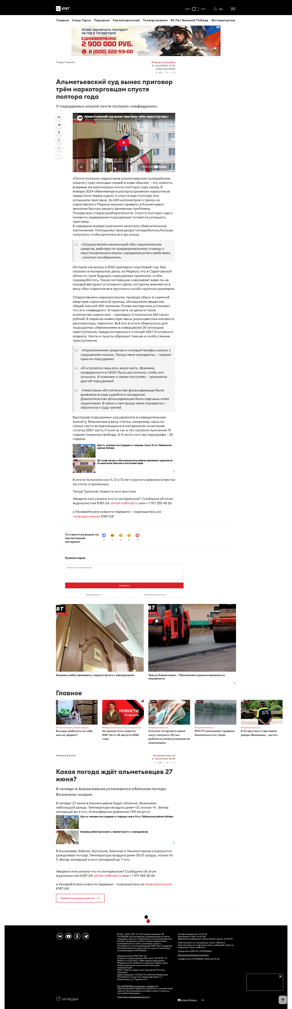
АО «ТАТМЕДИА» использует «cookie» (135, 986)
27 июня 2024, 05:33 (163, 758)
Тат (203, 9)
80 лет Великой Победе (189, 20)
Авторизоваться (94, 594)
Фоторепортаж (223, 20)
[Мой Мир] (59, 148)
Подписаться (265, 986)
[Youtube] (68, 936)
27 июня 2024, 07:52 (163, 65)
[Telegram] (59, 125)
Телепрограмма (155, 20)
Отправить (124, 585)
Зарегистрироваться (155, 594)
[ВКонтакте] (59, 117)
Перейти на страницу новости (77, 898)
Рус (187, 9)
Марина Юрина (65, 755)
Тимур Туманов (65, 62)
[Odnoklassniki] (77, 936)
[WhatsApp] (59, 140)
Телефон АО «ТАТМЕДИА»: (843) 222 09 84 (198, 959)
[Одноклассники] (59, 132)
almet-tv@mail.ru (124, 503)
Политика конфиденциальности (133, 997)
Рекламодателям (126, 20)
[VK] (60, 936)
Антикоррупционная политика (193, 955)
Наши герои (81, 20)
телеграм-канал (86, 516)
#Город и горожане (163, 62)
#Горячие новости (164, 755)
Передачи (102, 20)
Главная (62, 20)
